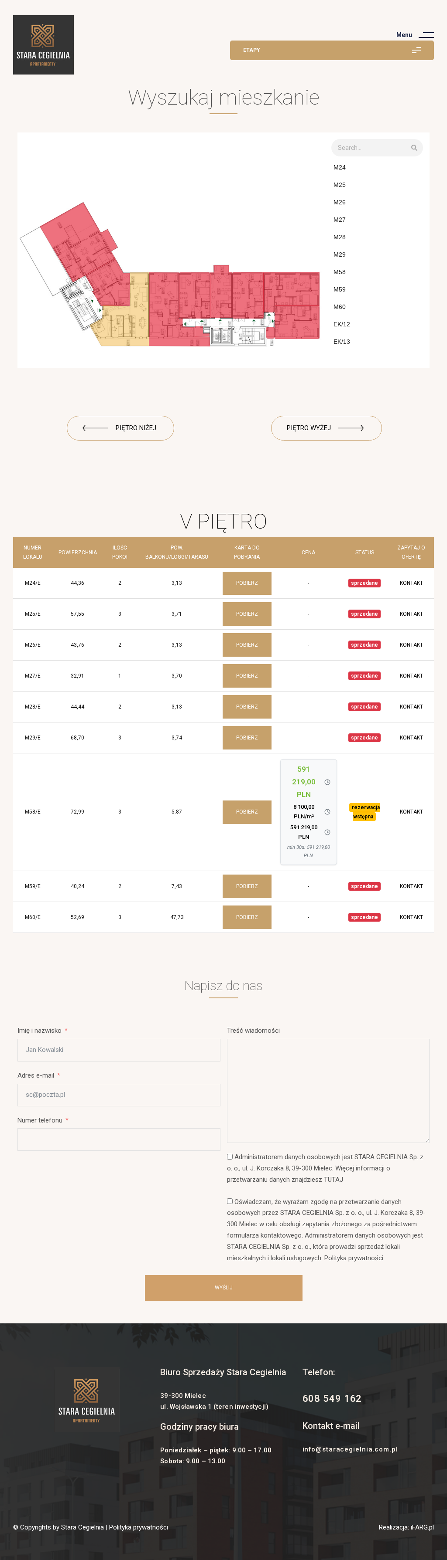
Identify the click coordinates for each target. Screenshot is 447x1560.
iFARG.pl (421, 1527)
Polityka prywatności (138, 1527)
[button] (120, 428)
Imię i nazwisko (39, 1030)
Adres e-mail (35, 1075)
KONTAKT (411, 583)
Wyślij (224, 1288)
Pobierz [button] (247, 583)
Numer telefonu (39, 1120)
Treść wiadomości (253, 1030)
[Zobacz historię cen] (327, 782)
